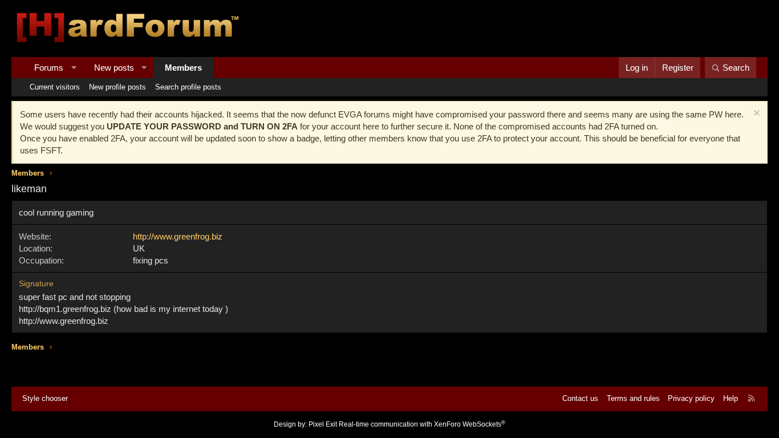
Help (730, 398)
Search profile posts (188, 87)
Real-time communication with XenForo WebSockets (422, 424)
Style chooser (45, 398)
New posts (114, 67)
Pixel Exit (323, 424)
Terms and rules (633, 398)
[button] (74, 67)
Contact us (580, 398)
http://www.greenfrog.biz (177, 236)
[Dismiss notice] (755, 114)
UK (139, 248)
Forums (48, 67)
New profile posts (117, 87)
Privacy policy (691, 398)
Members (183, 67)
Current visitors (55, 87)
